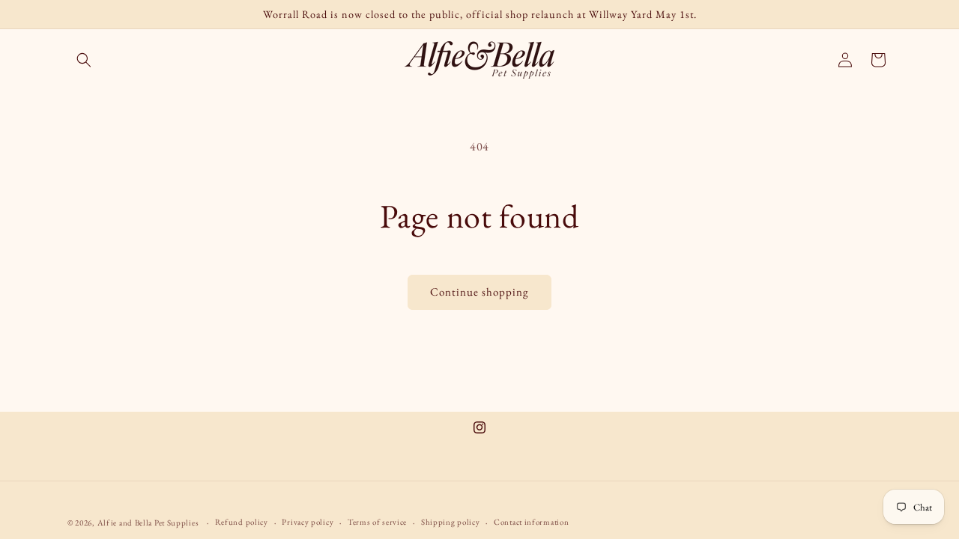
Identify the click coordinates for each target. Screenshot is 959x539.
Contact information (531, 522)
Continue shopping (479, 291)
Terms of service (377, 522)
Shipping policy (450, 522)
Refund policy (241, 522)
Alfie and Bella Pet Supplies (148, 522)
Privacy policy (307, 522)
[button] (83, 59)
